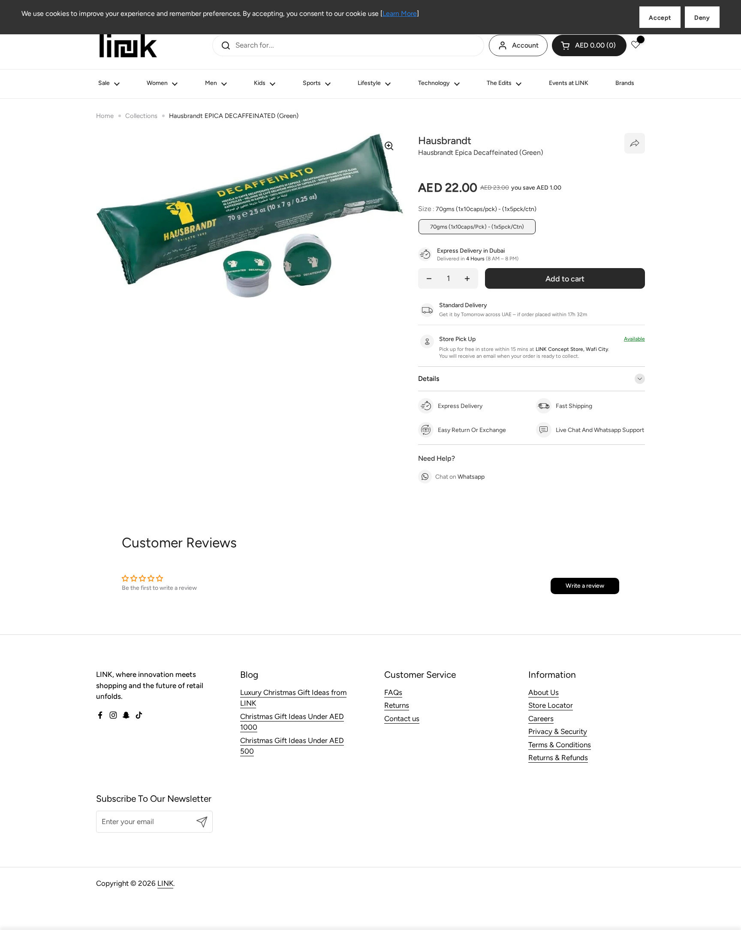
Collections (141, 116)
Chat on (460, 476)
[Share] (634, 143)
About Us (543, 692)
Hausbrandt (444, 140)
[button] (589, 45)
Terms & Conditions (559, 744)
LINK (165, 883)
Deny (702, 17)
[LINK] (128, 45)
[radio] (477, 227)
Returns (396, 705)
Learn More (400, 13)
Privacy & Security (557, 731)
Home (105, 116)
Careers (541, 718)
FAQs (393, 692)
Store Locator (550, 705)
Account (525, 45)
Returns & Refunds (558, 757)
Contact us (401, 718)
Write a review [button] (585, 585)
